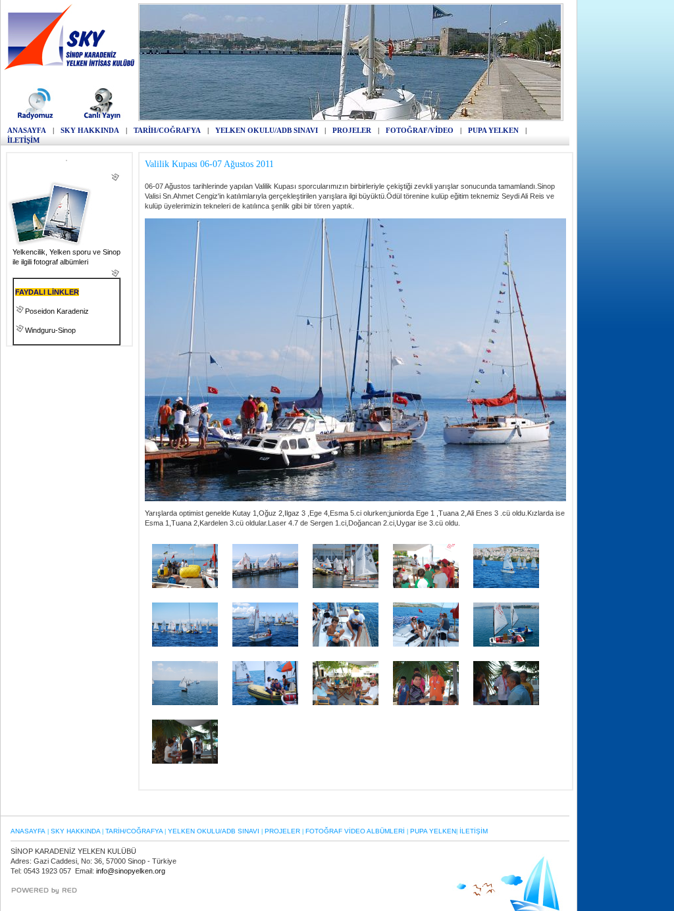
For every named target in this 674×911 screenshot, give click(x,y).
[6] (265, 644)
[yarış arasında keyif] (265, 702)
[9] (506, 644)
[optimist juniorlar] (506, 702)
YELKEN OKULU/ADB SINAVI (266, 130)
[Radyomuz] (37, 118)
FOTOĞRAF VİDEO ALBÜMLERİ (355, 831)
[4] (506, 585)
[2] (345, 585)
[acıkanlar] (345, 644)
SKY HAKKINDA (90, 130)
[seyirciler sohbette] (426, 644)
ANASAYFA (26, 130)
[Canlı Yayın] (102, 118)
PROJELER (351, 130)
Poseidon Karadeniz (57, 311)
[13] (345, 702)
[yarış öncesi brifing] (426, 585)
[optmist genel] (426, 702)
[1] (265, 585)
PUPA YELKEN (493, 130)
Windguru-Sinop (50, 330)
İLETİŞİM (23, 140)
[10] (185, 702)
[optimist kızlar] (185, 761)
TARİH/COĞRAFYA (167, 130)
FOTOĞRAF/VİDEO (420, 130)
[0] (185, 585)
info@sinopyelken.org (130, 871)
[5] (185, 644)
